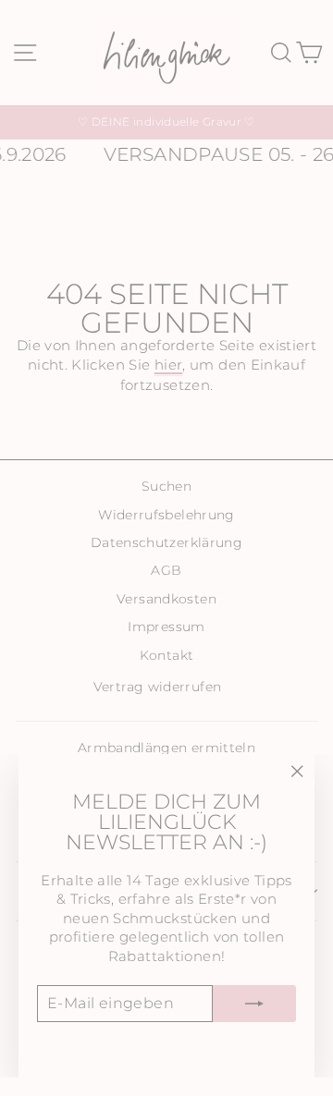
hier (168, 365)
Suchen (166, 486)
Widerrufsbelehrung (166, 514)
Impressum (166, 626)
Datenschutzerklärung (166, 542)
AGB (166, 570)
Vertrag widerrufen (157, 686)
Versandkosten (166, 598)
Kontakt (167, 655)
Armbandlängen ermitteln (166, 747)
